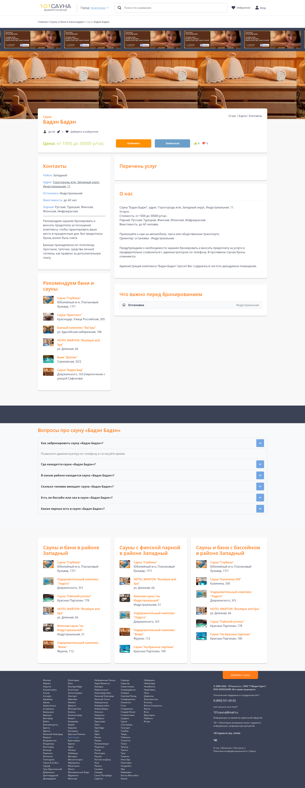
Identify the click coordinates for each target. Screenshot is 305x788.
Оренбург (99, 727)
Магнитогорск (75, 759)
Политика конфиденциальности (230, 751)
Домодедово (49, 778)
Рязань (98, 765)
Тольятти (125, 740)
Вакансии (227, 747)
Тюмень (125, 756)
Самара (98, 772)
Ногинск (98, 711)
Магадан (72, 756)
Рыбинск (148, 718)
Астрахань (48, 708)
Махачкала (73, 765)
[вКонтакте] (215, 740)
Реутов (97, 756)
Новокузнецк (101, 702)
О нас (232, 116)
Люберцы (73, 753)
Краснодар (98, 8)
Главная (43, 21)
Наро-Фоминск (102, 683)
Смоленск (126, 702)
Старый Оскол (128, 711)
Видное (47, 737)
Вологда (47, 750)
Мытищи (72, 778)
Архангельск (49, 705)
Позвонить (133, 143)
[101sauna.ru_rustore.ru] (32, 39)
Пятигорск (99, 753)
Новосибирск (101, 708)
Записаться (172, 143)
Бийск (46, 721)
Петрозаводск (101, 743)
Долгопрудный (50, 775)
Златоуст (72, 696)
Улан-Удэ (125, 759)
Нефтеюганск (101, 689)
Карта (243, 116)
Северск (125, 692)
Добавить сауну (240, 675)
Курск (71, 746)
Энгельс (148, 702)
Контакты (255, 116)
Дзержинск (49, 772)
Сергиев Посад (128, 696)
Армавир (47, 699)
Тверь (124, 734)
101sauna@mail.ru (225, 712)
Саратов (125, 683)
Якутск (147, 708)
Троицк (124, 746)
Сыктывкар (126, 724)
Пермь (97, 740)
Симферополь (128, 699)
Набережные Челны (104, 680)
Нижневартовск (102, 692)
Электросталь (151, 699)
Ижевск (72, 702)
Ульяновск (126, 762)
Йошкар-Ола (74, 708)
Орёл (97, 734)
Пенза (97, 737)
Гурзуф (46, 765)
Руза (96, 762)
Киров (71, 724)
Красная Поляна (76, 734)
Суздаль (125, 718)
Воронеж (47, 753)
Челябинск (149, 686)
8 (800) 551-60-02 (224, 700)
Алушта (47, 686)
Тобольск (125, 737)
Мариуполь (74, 762)
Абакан (47, 683)
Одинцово (99, 721)
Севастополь (127, 686)
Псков (97, 750)
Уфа (123, 769)
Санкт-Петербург (103, 775)
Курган (71, 743)
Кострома (73, 730)
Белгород (48, 718)
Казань (71, 711)
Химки (124, 778)
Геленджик (49, 759)
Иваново (72, 699)
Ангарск (47, 696)
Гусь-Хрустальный (52, 769)
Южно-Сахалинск (153, 705)
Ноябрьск (99, 718)
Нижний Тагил (102, 699)
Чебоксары (149, 683)
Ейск (70, 683)
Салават (98, 769)
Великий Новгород (53, 734)
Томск (124, 743)
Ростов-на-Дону (102, 759)
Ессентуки (73, 689)
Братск (46, 727)
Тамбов (124, 730)
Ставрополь (127, 708)
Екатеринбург (75, 686)
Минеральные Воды (78, 772)
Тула (123, 753)
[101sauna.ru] (55, 7)
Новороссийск (101, 705)
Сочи (123, 705)
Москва (47, 680)
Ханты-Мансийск (130, 775)
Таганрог (125, 727)
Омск (97, 724)
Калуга (71, 718)
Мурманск (73, 775)
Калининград (75, 715)
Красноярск (74, 740)
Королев (72, 727)
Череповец (149, 689)
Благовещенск (50, 724)
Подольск (99, 746)
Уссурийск (126, 765)
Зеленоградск (75, 692)
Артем (46, 702)
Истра (147, 721)
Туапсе (124, 750)
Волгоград (48, 746)
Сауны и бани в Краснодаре (67, 21)
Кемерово (73, 721)
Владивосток (49, 740)
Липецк (72, 750)
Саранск (98, 778)
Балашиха (48, 711)
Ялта (146, 711)
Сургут (124, 721)
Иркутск (72, 705)
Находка (98, 686)
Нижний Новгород (104, 696)
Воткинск (48, 756)
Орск (96, 730)
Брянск (46, 730)
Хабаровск (126, 772)
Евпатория (73, 680)
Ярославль (149, 715)
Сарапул (125, 680)
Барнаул (47, 715)
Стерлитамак (127, 715)
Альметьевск (50, 689)
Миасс (71, 769)
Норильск (99, 715)
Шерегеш (149, 696)
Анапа (46, 692)
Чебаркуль (149, 680)
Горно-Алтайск (50, 762)
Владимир (48, 743)
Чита (146, 692)
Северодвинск (128, 689)
